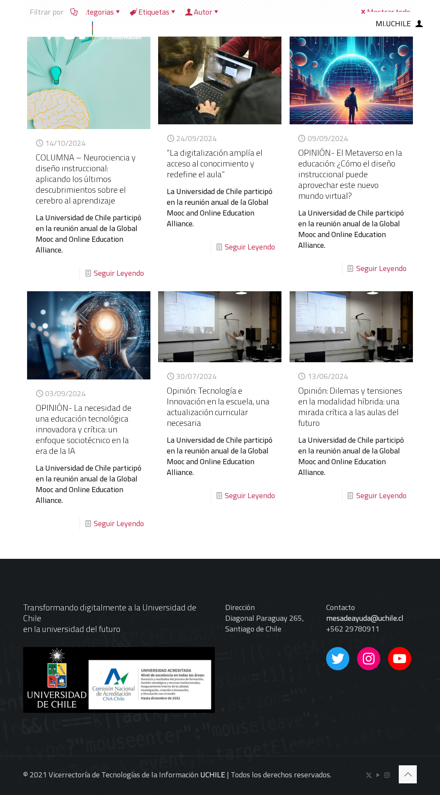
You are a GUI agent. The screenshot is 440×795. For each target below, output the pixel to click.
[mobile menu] (342, 23)
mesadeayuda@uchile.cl (364, 618)
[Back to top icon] (408, 774)
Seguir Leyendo (119, 273)
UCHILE (212, 774)
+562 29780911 (352, 629)
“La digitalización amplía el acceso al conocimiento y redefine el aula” (215, 163)
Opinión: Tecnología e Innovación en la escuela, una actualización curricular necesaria (218, 406)
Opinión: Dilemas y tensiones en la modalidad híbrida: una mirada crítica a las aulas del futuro (350, 406)
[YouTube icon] (378, 775)
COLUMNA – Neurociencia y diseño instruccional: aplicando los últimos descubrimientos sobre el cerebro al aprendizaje (86, 178)
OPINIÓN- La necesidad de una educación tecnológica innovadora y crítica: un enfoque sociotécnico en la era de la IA (83, 429)
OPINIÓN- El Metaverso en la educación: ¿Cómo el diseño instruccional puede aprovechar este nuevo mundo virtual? (350, 174)
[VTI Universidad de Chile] (76, 23)
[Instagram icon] (387, 775)
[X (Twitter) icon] (369, 775)
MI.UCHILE (393, 23)
